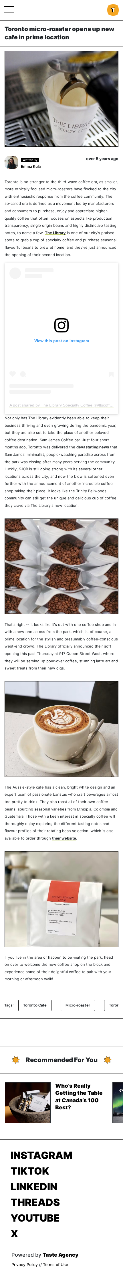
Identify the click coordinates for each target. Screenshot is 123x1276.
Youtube (35, 1218)
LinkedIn (34, 1186)
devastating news (92, 447)
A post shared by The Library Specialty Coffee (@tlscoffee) (62, 405)
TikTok (30, 1171)
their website (64, 838)
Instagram (42, 1155)
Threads (35, 1202)
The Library (55, 233)
